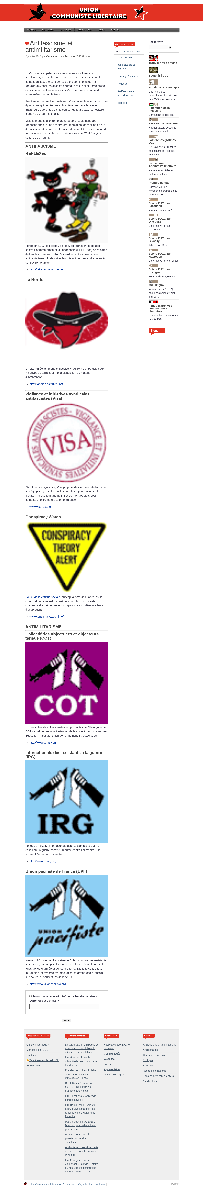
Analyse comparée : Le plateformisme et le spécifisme (78, 1138)
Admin (175, 1183)
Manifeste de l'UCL (37, 1050)
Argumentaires (112, 1069)
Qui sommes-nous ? (37, 1044)
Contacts (31, 1055)
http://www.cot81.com (43, 742)
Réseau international (154, 1070)
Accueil (31, 30)
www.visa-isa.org (40, 506)
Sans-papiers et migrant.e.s (158, 1076)
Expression (48, 30)
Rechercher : (156, 41)
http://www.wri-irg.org (42, 861)
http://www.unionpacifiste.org (47, 984)
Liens (102, 30)
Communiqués (112, 1053)
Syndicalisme (125, 57)
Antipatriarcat (150, 1050)
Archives (66, 30)
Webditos (109, 1059)
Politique (123, 83)
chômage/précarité (128, 76)
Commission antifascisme (60, 56)
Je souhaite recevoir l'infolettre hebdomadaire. (64, 996)
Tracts (107, 1064)
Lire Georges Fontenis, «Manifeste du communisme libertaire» (81, 1061)
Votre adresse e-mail (44, 1000)
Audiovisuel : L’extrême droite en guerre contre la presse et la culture (81, 1151)
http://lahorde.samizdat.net (46, 384)
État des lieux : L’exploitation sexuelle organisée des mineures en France (81, 1074)
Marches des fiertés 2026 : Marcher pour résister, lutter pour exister (80, 1125)
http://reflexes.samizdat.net (46, 269)
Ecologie (123, 102)
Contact (116, 30)
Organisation (85, 30)
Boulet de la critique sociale (42, 597)
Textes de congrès (114, 1074)
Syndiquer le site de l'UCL (44, 1060)
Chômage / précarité (154, 1055)
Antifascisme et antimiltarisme (159, 1044)
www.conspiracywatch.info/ (46, 616)
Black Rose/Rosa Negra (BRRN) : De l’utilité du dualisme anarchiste (78, 1087)
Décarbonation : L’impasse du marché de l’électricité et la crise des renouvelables (82, 1048)
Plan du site (33, 1065)
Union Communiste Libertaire (44, 1184)
